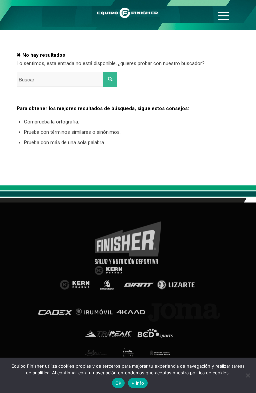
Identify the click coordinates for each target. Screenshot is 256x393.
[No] (247, 375)
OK (118, 383)
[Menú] (223, 15)
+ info (137, 383)
